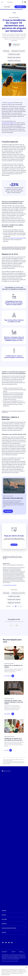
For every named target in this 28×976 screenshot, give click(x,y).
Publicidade (6, 51)
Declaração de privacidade (4, 952)
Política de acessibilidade (21, 952)
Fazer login (7, 6)
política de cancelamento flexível (18, 238)
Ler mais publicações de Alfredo (9, 585)
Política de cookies (13, 952)
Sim (11, 625)
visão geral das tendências (8, 122)
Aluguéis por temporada (14, 60)
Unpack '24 (10, 102)
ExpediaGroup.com (12, 940)
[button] (12, 676)
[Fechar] (26, 967)
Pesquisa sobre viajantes (14, 57)
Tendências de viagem (14, 54)
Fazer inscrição (14, 544)
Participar (19, 6)
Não (17, 625)
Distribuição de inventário (18, 51)
